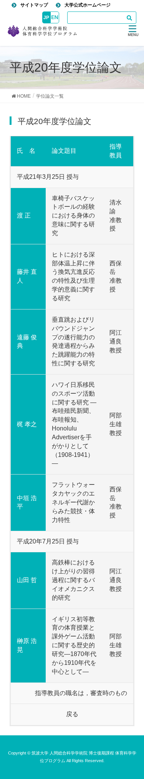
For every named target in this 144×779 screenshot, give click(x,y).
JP (46, 17)
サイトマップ (34, 5)
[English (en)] (54, 17)
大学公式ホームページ (88, 5)
